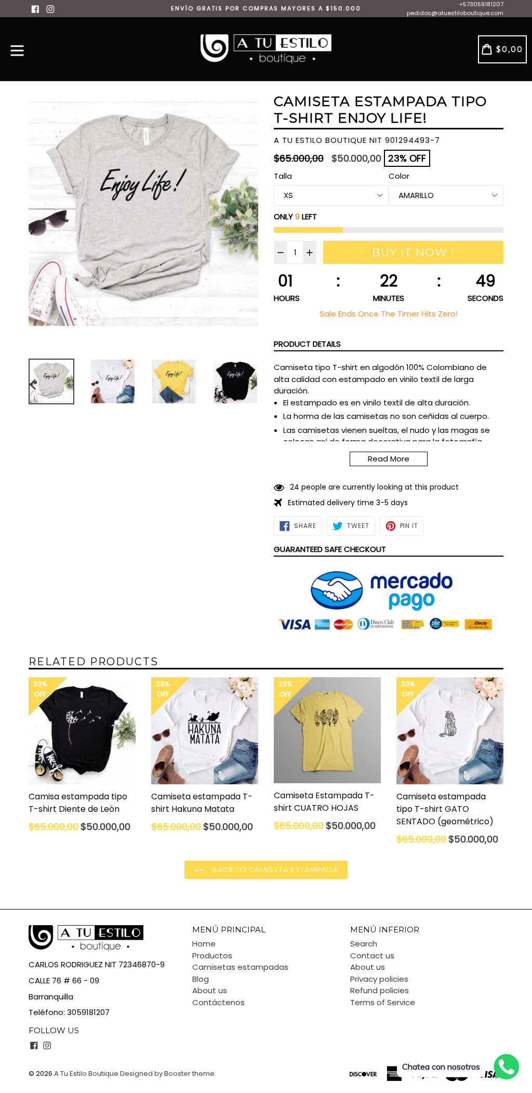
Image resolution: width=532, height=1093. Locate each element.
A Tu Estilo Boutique (86, 1073)
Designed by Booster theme (167, 1073)
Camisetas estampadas (240, 967)
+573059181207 (481, 4)
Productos (212, 955)
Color (399, 175)
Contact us (372, 955)
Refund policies (379, 990)
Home (204, 943)
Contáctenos (218, 1002)
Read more (388, 458)
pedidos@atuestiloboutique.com (455, 13)
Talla (283, 175)
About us (209, 990)
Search (363, 943)
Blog (200, 978)
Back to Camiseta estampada (274, 869)
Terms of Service (382, 1002)
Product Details (307, 343)
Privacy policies (379, 978)
